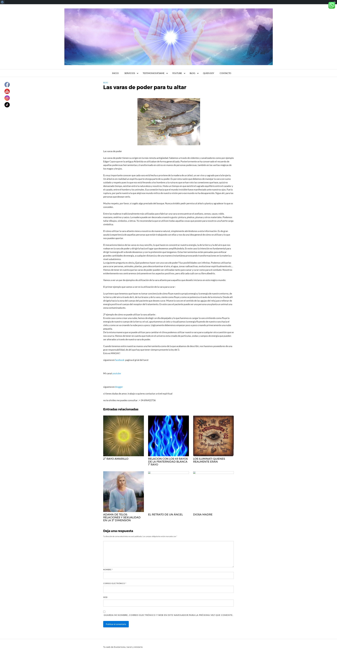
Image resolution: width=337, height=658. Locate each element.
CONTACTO (225, 73)
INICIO (115, 73)
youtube (116, 373)
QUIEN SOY (208, 73)
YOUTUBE (177, 73)
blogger (119, 386)
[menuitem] (2, 2)
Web (105, 597)
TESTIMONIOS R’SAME (153, 73)
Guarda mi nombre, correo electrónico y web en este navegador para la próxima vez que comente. (168, 615)
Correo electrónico (114, 583)
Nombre (108, 570)
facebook (119, 359)
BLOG (192, 73)
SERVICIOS (129, 73)
